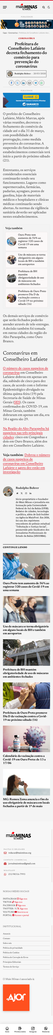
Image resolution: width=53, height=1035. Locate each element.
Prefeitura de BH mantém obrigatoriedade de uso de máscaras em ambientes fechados (25, 673)
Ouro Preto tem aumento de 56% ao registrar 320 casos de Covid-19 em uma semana (26, 587)
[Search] (43, 7)
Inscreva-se (22, 912)
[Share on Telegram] (35, 82)
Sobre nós (7, 943)
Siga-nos (23, 899)
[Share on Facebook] (11, 82)
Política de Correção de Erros (15, 957)
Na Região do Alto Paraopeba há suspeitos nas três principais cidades (26, 433)
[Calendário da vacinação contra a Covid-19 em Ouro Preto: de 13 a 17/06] (26, 739)
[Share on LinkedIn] (23, 82)
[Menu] (5, 7)
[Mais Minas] (26, 7)
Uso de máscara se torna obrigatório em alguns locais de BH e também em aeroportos (26, 630)
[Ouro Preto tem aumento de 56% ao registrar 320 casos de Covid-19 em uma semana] (26, 566)
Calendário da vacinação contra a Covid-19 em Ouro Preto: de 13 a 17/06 (24, 760)
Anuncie (6, 934)
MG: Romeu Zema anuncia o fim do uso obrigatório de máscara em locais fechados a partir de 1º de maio (26, 803)
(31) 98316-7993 (16, 874)
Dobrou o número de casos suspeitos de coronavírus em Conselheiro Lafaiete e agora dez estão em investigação (26, 463)
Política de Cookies (11, 953)
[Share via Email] (29, 82)
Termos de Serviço (11, 967)
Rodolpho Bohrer (23, 74)
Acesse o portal (21, 915)
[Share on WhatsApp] (41, 82)
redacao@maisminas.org (19, 853)
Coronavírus (13, 33)
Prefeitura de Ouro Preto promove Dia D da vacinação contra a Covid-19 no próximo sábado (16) (25, 716)
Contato (6, 939)
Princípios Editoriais (12, 962)
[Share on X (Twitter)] (17, 82)
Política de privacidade (13, 948)
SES (17, 402)
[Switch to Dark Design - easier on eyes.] (48, 7)
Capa (5, 33)
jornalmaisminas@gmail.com (21, 864)
